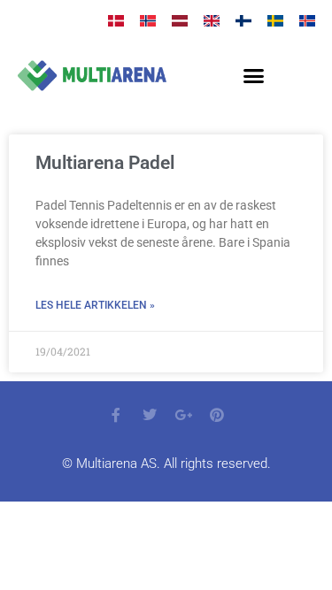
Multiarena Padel (104, 162)
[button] (253, 76)
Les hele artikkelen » (95, 305)
